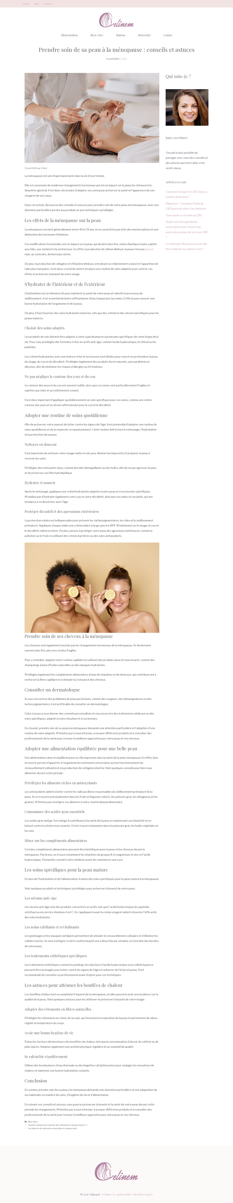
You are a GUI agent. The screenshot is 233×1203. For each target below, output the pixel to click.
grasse (149, 249)
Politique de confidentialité (117, 1194)
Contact (48, 3)
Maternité (144, 35)
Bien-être (97, 35)
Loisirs (168, 35)
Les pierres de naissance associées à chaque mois (52, 1128)
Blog (36, 3)
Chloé (124, 58)
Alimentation (69, 35)
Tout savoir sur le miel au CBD (184, 215)
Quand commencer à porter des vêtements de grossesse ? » (57, 1125)
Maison (120, 35)
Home (26, 3)
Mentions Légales (143, 1194)
